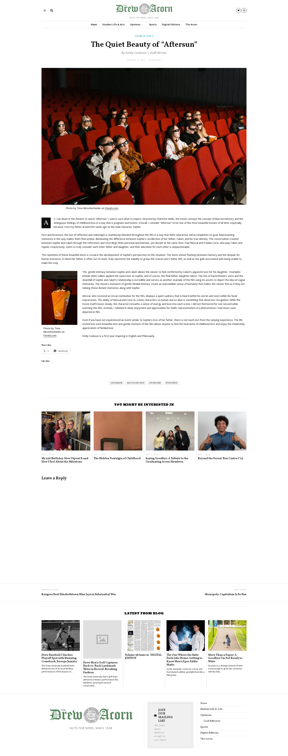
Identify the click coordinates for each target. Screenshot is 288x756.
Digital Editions (171, 24)
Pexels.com (111, 208)
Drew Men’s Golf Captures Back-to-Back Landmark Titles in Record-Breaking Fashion (100, 667)
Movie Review (135, 383)
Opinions (135, 24)
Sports (153, 24)
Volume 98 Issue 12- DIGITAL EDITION (143, 656)
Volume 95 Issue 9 (144, 36)
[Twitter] (238, 10)
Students (172, 383)
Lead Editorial (212, 721)
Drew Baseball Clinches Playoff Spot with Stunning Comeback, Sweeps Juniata (59, 658)
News (94, 24)
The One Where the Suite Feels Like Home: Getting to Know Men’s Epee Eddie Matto (184, 660)
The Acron (191, 24)
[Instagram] (244, 10)
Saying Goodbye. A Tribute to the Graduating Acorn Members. (167, 460)
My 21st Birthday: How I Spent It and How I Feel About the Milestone (65, 460)
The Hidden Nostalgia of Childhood (117, 458)
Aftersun (116, 383)
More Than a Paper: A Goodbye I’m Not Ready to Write (225, 658)
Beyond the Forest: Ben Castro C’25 (220, 458)
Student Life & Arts (113, 24)
